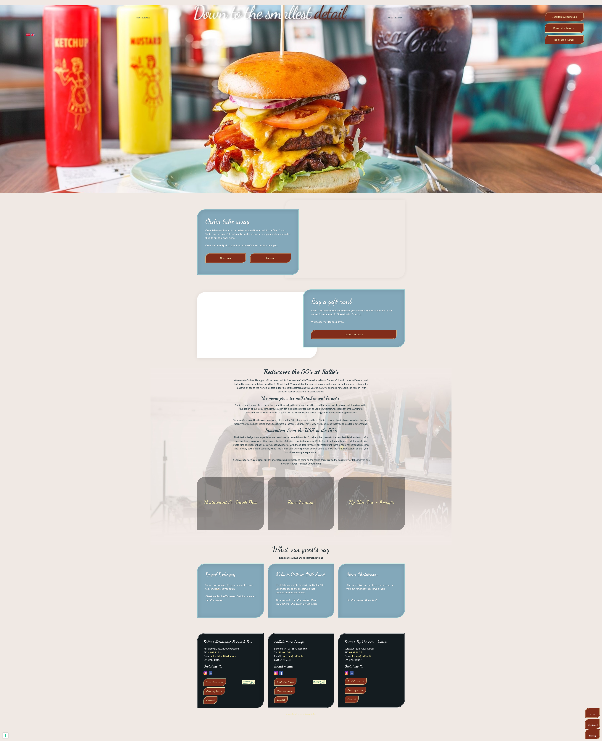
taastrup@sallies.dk (292, 656)
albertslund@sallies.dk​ (223, 656)
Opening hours (214, 691)
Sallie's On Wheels (330, 17)
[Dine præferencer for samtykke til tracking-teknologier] (5, 735)
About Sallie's (394, 17)
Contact (210, 700)
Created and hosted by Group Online (301, 714)
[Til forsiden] (28, 22)
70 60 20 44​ (285, 652)
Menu (200, 17)
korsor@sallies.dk (361, 656)
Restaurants (143, 17)
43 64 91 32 (214, 652)
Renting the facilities (262, 17)
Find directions (214, 682)
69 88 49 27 (355, 652)
